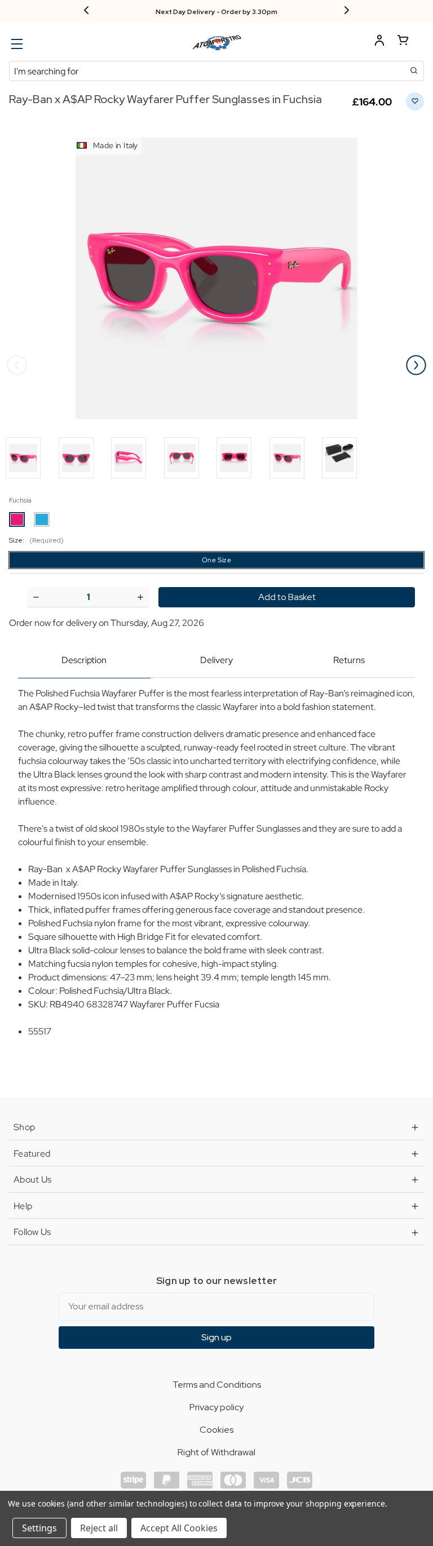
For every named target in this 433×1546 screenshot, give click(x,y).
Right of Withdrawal (216, 1452)
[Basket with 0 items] (403, 42)
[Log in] (379, 42)
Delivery (216, 660)
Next (416, 365)
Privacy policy (216, 1407)
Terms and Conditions (217, 1384)
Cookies (216, 1430)
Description (84, 660)
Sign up (216, 1337)
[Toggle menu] (15, 43)
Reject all (99, 1528)
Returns (349, 660)
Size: (36, 540)
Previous (17, 365)
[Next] (347, 11)
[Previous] (86, 11)
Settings (39, 1528)
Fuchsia (20, 500)
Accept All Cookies (179, 1528)
